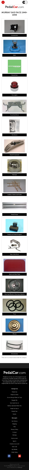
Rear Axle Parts (14, 254)
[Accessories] (14, 26)
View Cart (14, 446)
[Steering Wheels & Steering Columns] (14, 285)
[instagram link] (12, 456)
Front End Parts (14, 115)
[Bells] (14, 46)
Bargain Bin (14, 400)
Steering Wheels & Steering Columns (15, 294)
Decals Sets (14, 75)
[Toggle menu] (3, 2)
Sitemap (14, 435)
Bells (14, 55)
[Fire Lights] (14, 86)
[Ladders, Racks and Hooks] (14, 185)
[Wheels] (14, 325)
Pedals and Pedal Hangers (14, 234)
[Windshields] (14, 345)
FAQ (14, 426)
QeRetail (19, 467)
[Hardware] (14, 126)
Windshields (14, 353)
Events (14, 414)
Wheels (15, 334)
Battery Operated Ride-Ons (14, 405)
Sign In (14, 441)
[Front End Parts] (14, 106)
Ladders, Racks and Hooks (14, 194)
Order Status (14, 452)
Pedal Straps (14, 214)
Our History (14, 421)
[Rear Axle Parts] (14, 245)
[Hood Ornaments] (14, 146)
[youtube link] (19, 456)
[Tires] (14, 305)
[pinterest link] (16, 456)
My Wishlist (14, 449)
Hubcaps (14, 174)
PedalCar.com (12, 466)
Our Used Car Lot (14, 403)
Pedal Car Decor (14, 408)
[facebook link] (9, 456)
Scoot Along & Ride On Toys (14, 397)
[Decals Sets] (14, 66)
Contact (14, 432)
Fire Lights (14, 95)
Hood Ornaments (14, 154)
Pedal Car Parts (14, 394)
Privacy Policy (14, 429)
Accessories (14, 35)
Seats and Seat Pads (14, 274)
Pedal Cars (14, 392)
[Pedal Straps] (14, 205)
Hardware (14, 135)
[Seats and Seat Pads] (14, 265)
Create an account (14, 444)
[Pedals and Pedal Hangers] (14, 225)
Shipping (14, 424)
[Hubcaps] (14, 166)
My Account (14, 438)
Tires (14, 314)
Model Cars (14, 411)
